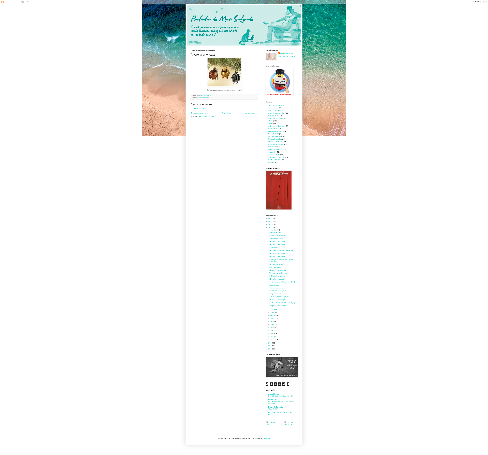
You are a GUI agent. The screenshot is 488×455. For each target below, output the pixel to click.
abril (271, 330)
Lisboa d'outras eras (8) (277, 270)
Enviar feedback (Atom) (207, 116)
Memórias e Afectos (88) (277, 300)
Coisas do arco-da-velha (276, 113)
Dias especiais (273, 116)
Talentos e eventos (274, 160)
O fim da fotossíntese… (277, 288)
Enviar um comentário (201, 108)
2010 (270, 343)
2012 (270, 224)
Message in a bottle (274, 139)
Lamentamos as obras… (277, 264)
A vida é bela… (274, 247)
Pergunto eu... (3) (275, 294)
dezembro (273, 230)
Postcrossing (272, 152)
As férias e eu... (273, 108)
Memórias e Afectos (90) (277, 256)
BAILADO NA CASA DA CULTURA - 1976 (281, 396)
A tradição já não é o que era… (280, 297)
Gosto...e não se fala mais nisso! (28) (282, 282)
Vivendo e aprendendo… (278, 273)
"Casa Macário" (273, 409)
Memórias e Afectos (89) (277, 279)
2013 (270, 221)
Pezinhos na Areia (286, 53)
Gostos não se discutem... (276, 126)
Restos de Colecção (275, 407)
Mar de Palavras (273, 134)
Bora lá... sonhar (273, 110)
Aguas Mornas (273, 394)
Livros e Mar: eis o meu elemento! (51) (282, 250)
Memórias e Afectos (274, 136)
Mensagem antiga (251, 113)
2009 (270, 346)
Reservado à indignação (276, 157)
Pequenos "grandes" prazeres (278, 149)
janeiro (272, 339)
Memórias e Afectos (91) (277, 244)
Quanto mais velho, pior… (278, 291)
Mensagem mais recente (199, 113)
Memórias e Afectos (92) (277, 241)
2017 (270, 218)
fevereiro (273, 336)
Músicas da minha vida (275, 142)
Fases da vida (274, 285)
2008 (270, 349)
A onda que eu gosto (275, 105)
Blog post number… (276, 233)
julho (271, 321)
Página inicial (226, 113)
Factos (270, 123)
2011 (270, 227)
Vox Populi (271, 162)
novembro (273, 309)
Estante (270, 121)
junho (272, 324)
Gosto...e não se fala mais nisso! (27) (282, 303)
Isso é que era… (275, 267)
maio (271, 327)
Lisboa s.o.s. (272, 400)
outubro (272, 312)
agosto (272, 318)
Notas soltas (272, 147)
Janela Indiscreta (273, 129)
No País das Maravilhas (276, 144)
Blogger (267, 438)
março (272, 333)
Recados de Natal (203, 97)
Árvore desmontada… (277, 238)
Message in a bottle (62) (277, 253)
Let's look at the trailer (275, 131)
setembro (273, 315)
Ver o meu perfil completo (286, 56)
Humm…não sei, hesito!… (278, 235)
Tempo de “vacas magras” (278, 306)
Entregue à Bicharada (275, 118)
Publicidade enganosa (277, 276)
